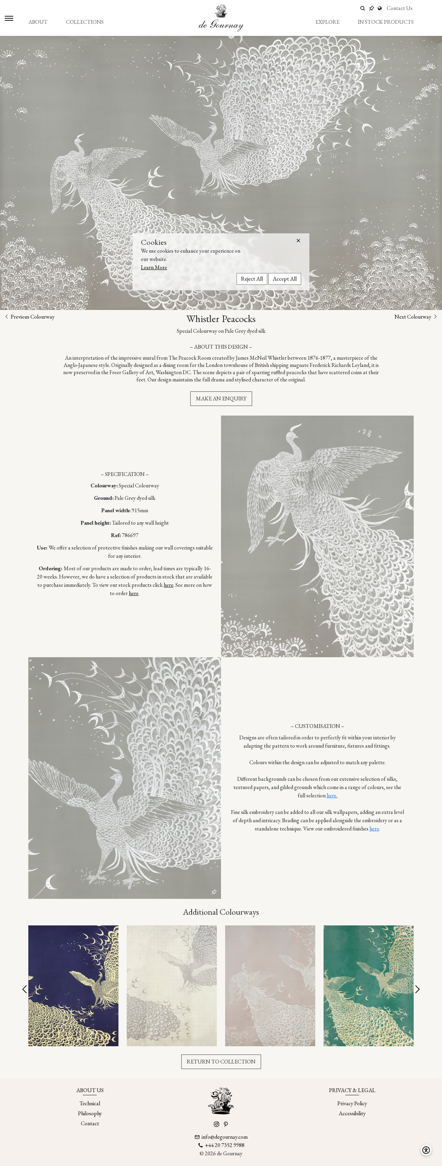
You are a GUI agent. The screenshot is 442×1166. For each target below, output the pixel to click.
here (168, 585)
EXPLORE (327, 22)
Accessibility (352, 1113)
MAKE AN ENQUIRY (221, 398)
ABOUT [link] (38, 22)
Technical (89, 1103)
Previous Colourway (32, 316)
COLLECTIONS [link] (85, 22)
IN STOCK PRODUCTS (386, 22)
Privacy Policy (352, 1103)
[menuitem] (38, 22)
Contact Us (400, 8)
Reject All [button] (252, 278)
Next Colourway (413, 316)
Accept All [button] (285, 278)
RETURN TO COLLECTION (221, 1061)
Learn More (154, 267)
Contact (90, 1123)
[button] (298, 240)
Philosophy (90, 1113)
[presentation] (25, 990)
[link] (380, 8)
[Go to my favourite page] (371, 8)
